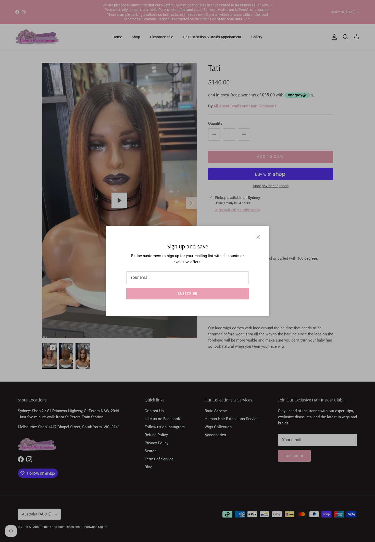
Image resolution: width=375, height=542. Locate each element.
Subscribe (187, 293)
